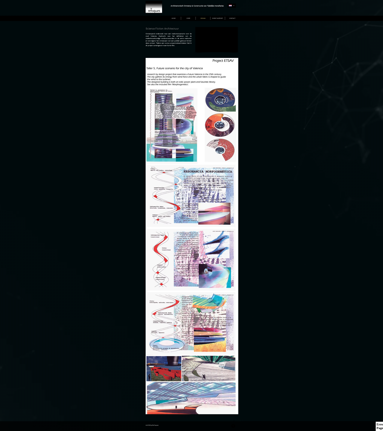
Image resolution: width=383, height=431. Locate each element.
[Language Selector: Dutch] (232, 5)
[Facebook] (233, 426)
